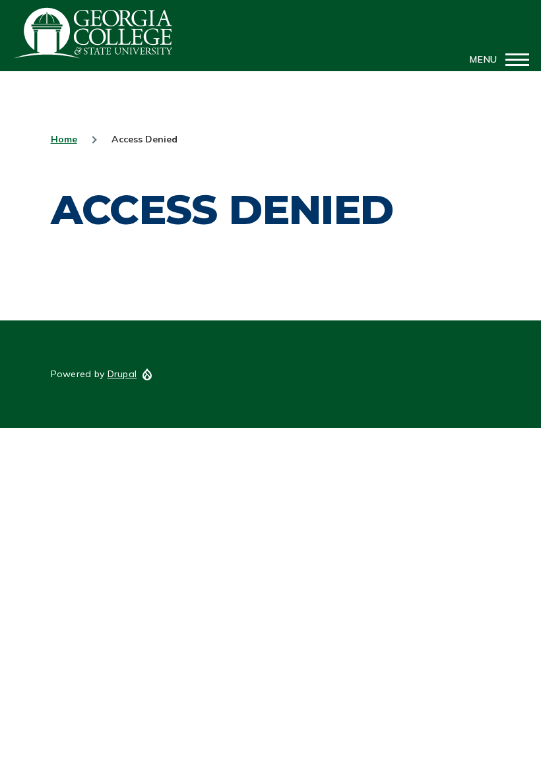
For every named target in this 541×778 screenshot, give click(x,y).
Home (64, 139)
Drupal (122, 374)
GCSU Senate (93, 33)
